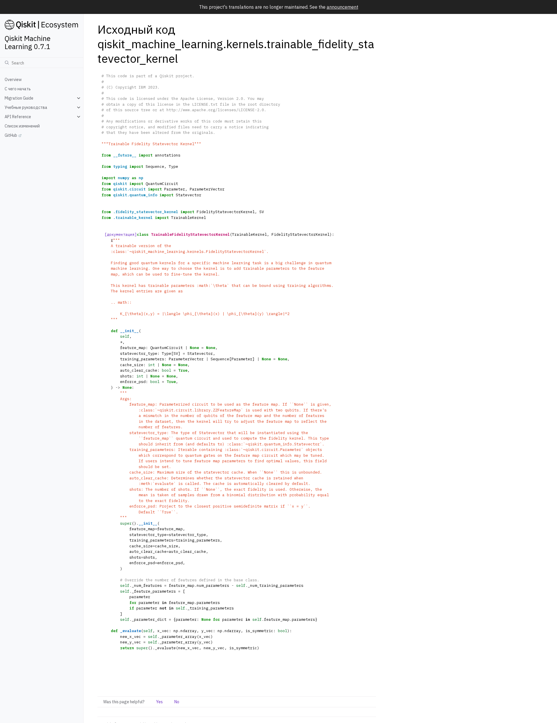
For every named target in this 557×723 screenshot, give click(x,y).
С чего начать (18, 88)
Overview (13, 79)
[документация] (120, 234)
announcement (342, 7)
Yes (159, 701)
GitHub (11, 135)
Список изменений (22, 126)
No (176, 701)
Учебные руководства (26, 107)
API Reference (18, 116)
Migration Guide (19, 98)
